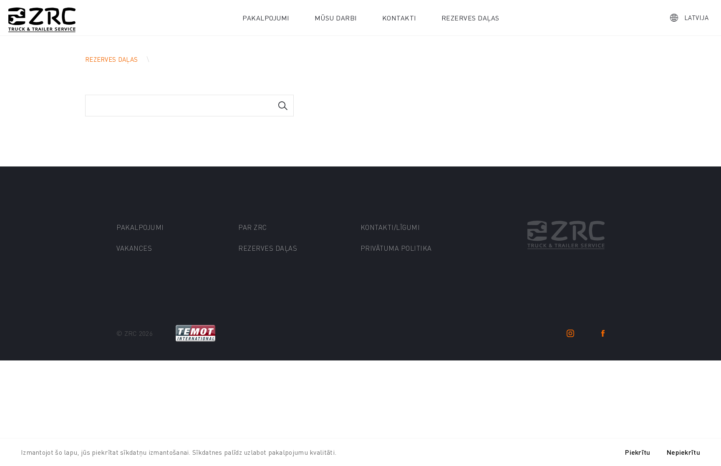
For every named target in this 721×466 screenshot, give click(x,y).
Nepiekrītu (683, 452)
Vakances (134, 248)
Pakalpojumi (266, 17)
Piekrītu (637, 452)
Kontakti (399, 17)
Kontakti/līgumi (390, 227)
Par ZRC (252, 227)
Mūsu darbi (336, 17)
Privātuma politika (396, 248)
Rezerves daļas (470, 17)
